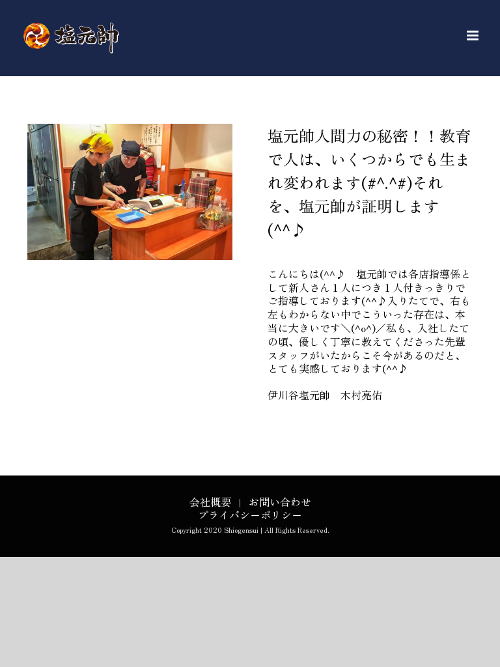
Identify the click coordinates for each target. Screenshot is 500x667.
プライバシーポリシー (250, 514)
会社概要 (210, 501)
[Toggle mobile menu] (473, 35)
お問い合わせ (280, 501)
